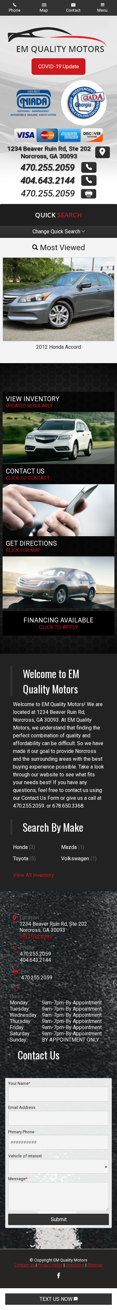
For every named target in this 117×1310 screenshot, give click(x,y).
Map (44, 10)
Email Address (21, 1107)
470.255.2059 (35, 954)
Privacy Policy (50, 1264)
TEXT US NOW (57, 1299)
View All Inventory (33, 875)
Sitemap (95, 1264)
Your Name (18, 1083)
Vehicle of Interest (25, 1155)
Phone (14, 10)
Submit (59, 1219)
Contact (73, 10)
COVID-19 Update (58, 66)
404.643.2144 (35, 960)
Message (17, 1178)
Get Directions (36, 936)
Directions (75, 1264)
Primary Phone (21, 1131)
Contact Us (24, 1264)
